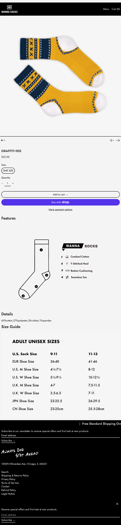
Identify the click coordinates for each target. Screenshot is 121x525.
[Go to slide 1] (2, 140)
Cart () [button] (116, 9)
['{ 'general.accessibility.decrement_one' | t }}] (2, 183)
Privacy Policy (8, 479)
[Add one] (13, 183)
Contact (5, 486)
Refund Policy (8, 490)
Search (5, 472)
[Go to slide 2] (4, 140)
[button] (60, 76)
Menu (106, 9)
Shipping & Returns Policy (15, 475)
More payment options (60, 209)
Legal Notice (8, 494)
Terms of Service (10, 483)
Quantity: (6, 177)
